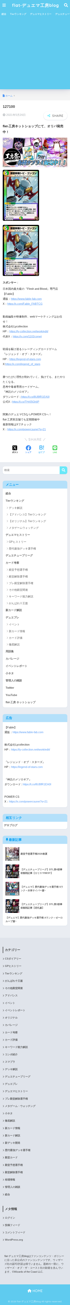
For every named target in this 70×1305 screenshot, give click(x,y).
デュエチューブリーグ (19, 555)
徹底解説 (14, 644)
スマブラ (10, 1061)
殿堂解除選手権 (18, 576)
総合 (4, 14)
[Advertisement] (35, 54)
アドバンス (11, 995)
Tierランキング (18, 14)
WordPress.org (14, 1239)
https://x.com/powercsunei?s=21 (26, 429)
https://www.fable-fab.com (26, 298)
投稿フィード (12, 1225)
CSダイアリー (13, 958)
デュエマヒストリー (40, 14)
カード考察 (12, 562)
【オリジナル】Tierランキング (27, 521)
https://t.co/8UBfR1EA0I (34, 396)
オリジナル (11, 1017)
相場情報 (10, 1179)
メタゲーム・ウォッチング (20, 1106)
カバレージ (12, 658)
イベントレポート (16, 666)
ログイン (10, 1217)
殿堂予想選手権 (18, 569)
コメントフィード (15, 1232)
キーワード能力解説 (21, 596)
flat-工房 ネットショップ (21, 702)
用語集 (10, 651)
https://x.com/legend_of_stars (22, 364)
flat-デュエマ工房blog (35, 5)
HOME (37, 1291)
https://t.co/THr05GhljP (25, 401)
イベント (14, 624)
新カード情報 (17, 631)
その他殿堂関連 (18, 589)
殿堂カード (11, 1157)
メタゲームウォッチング (24, 527)
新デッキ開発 (12, 1142)
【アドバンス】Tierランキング (27, 514)
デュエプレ (12, 617)
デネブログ (11, 825)
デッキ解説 (15, 507)
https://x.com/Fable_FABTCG (24, 303)
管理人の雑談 (14, 680)
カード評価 (15, 637)
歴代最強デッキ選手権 (22, 548)
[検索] (63, 470)
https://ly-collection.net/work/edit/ (28, 331)
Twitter (10, 687)
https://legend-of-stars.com (25, 359)
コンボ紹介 (11, 1054)
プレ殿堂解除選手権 (21, 583)
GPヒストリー (17, 541)
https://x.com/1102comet (27, 336)
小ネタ (10, 673)
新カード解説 (14, 610)
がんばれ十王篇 (18, 603)
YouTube (11, 695)
